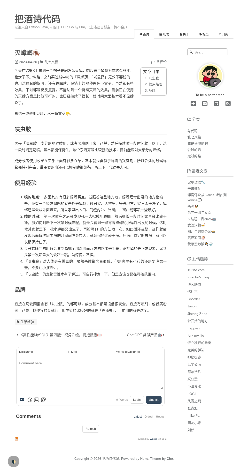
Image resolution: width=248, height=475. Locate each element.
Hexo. (144, 458)
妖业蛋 (192, 379)
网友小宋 (194, 423)
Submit (153, 399)
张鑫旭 (192, 408)
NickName (26, 352)
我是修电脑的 (197, 143)
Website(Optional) (128, 352)
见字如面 (194, 364)
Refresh (90, 428)
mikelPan (194, 415)
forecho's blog (198, 277)
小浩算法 (194, 386)
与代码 (192, 131)
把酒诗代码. (111, 458)
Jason (192, 306)
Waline (153, 439)
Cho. (170, 458)
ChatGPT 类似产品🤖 (144, 335)
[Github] (215, 103)
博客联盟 (194, 284)
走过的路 (194, 156)
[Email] (204, 103)
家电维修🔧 (196, 182)
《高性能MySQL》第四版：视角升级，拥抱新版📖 (60, 335)
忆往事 (192, 292)
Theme (155, 458)
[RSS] (227, 103)
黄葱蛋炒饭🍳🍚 (200, 244)
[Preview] (43, 400)
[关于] (210, 87)
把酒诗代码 (38, 19)
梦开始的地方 (197, 321)
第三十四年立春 (199, 213)
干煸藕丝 (194, 189)
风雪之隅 (194, 401)
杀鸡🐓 (192, 206)
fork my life (195, 335)
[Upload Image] (36, 400)
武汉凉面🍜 (196, 238)
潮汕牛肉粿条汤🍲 (201, 231)
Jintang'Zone (197, 314)
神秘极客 (194, 357)
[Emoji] (30, 400)
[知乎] (193, 103)
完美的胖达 (195, 350)
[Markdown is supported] (23, 400)
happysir (194, 328)
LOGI (191, 394)
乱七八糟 (51, 62)
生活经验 (27, 322)
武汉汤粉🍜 (196, 225)
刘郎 (190, 430)
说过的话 (194, 150)
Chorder (193, 299)
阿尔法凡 (194, 372)
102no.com (196, 270)
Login (137, 399)
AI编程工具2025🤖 (201, 219)
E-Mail (72, 352)
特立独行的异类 (199, 343)
